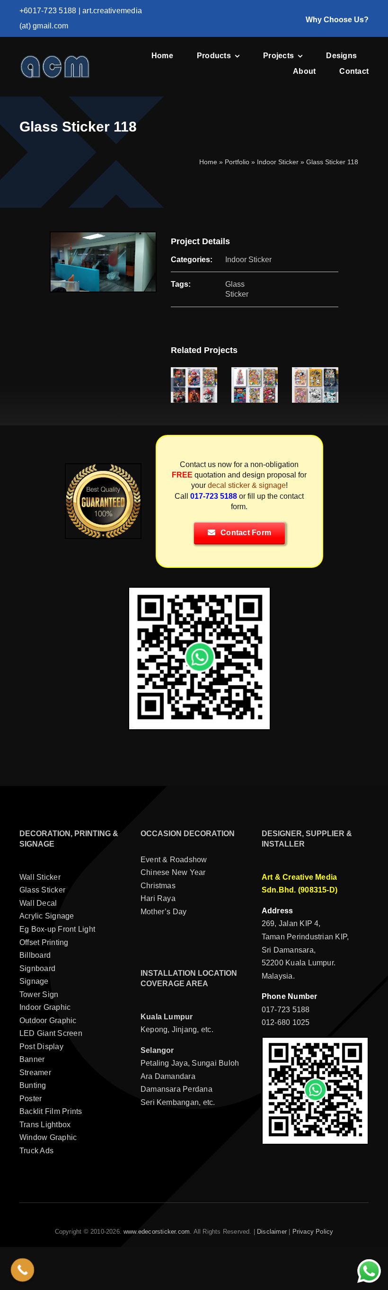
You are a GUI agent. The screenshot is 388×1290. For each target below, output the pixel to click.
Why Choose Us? (337, 20)
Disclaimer (272, 1231)
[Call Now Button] (23, 1270)
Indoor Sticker (278, 162)
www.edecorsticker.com (156, 1231)
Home (208, 162)
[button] (178, 385)
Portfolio (237, 162)
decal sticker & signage (247, 485)
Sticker (236, 294)
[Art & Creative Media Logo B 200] (54, 58)
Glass (235, 284)
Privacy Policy (313, 1231)
